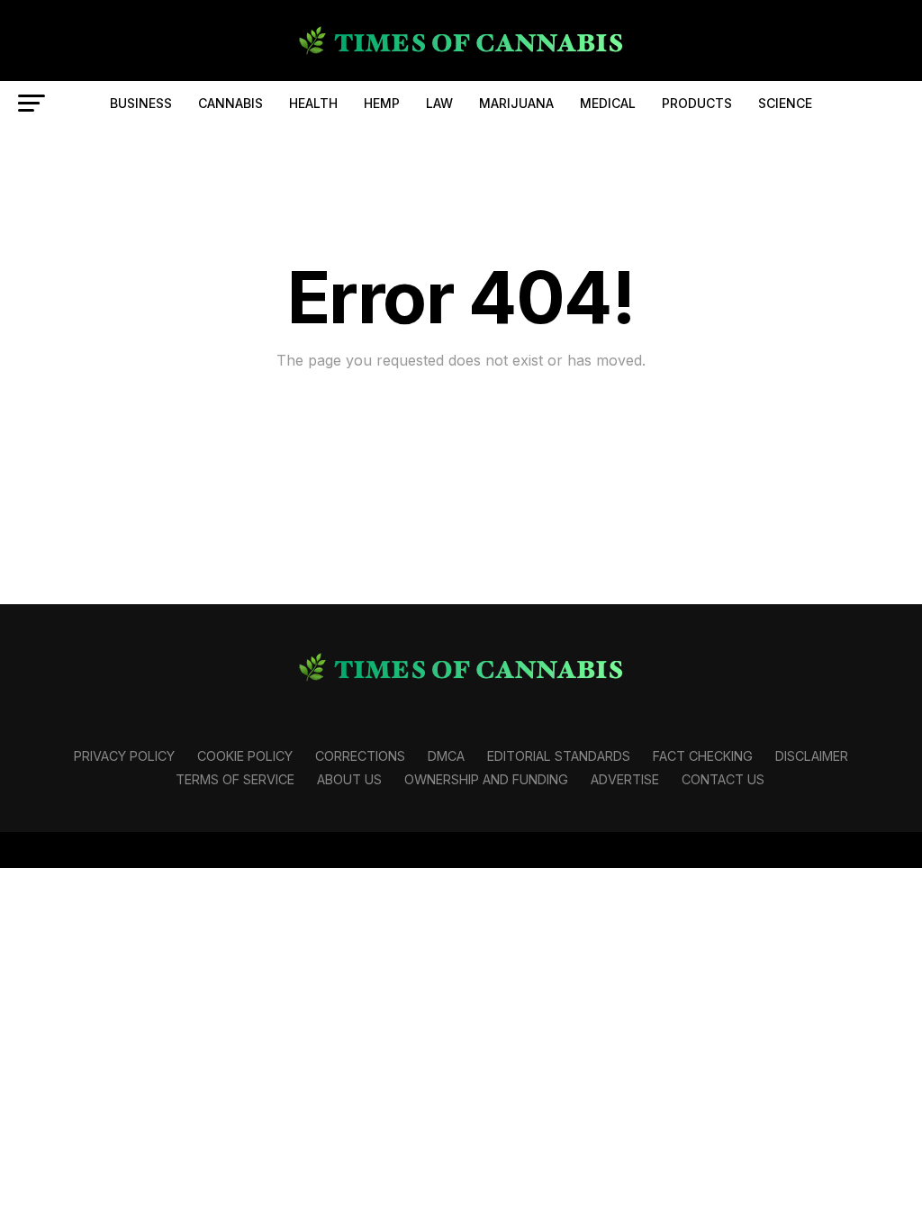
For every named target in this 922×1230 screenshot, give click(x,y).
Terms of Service (235, 779)
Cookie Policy (245, 756)
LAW (439, 103)
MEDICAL (608, 103)
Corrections (360, 756)
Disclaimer (811, 756)
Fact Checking (703, 756)
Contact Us (723, 779)
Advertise (625, 779)
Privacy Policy (124, 756)
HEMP (382, 103)
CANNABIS (230, 103)
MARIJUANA (516, 103)
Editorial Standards (558, 756)
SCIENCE (785, 103)
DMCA (446, 756)
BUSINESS (141, 103)
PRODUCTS (697, 103)
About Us (349, 779)
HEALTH (313, 103)
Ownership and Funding (486, 779)
